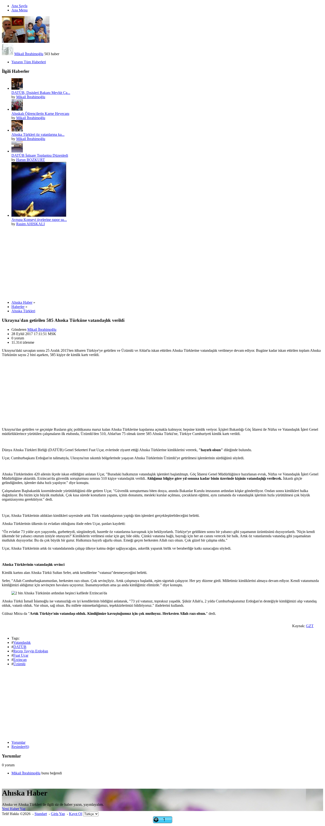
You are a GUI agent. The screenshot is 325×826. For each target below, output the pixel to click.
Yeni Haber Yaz (13, 809)
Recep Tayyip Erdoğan (30, 651)
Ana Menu (19, 10)
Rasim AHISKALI (30, 224)
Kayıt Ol (75, 814)
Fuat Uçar (20, 655)
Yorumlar (18, 742)
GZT (310, 626)
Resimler (20, 747)
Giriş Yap (58, 814)
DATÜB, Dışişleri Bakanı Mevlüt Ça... (40, 93)
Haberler (18, 307)
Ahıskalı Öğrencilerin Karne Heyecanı (40, 114)
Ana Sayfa (19, 6)
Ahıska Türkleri (23, 311)
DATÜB (19, 647)
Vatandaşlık (22, 642)
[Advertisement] (144, 263)
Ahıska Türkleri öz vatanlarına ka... (37, 134)
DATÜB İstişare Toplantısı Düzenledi (39, 155)
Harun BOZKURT (30, 160)
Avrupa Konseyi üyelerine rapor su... (39, 220)
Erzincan (20, 660)
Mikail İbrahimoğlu (28, 54)
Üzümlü (19, 664)
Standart (40, 814)
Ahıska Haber (21, 302)
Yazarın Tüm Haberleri (28, 62)
